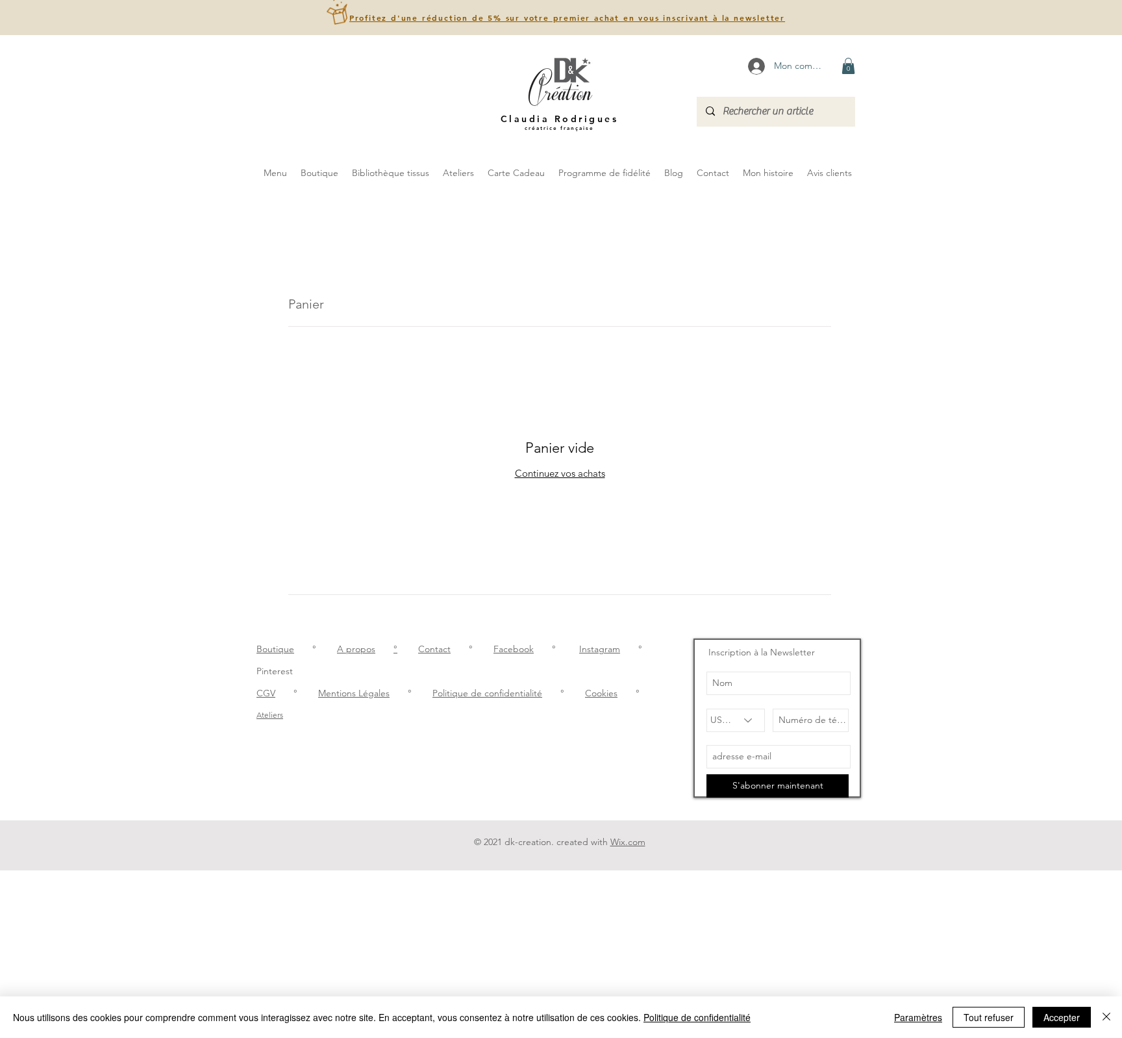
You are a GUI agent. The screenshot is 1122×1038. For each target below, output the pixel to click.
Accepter (1061, 1017)
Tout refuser (989, 1017)
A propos (356, 649)
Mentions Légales (354, 693)
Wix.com (627, 842)
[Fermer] (1106, 1017)
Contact (434, 649)
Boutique (275, 649)
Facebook (513, 649)
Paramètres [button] (918, 1017)
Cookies (601, 693)
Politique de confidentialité (487, 693)
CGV (265, 693)
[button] (567, 18)
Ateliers (269, 715)
